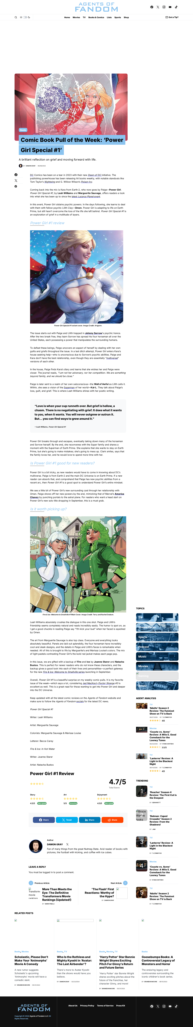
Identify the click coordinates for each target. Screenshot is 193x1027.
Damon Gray (55, 844)
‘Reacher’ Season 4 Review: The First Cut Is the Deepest (163, 795)
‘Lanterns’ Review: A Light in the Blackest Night (161, 761)
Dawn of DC (95, 175)
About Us (72, 1005)
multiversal (112, 358)
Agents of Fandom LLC (39, 1016)
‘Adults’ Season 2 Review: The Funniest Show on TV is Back (162, 711)
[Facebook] (151, 7)
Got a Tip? (173, 17)
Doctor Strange (106, 683)
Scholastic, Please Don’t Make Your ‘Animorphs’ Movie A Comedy (31, 960)
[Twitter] (158, 7)
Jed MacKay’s (90, 683)
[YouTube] (170, 7)
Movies (153, 728)
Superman (69, 387)
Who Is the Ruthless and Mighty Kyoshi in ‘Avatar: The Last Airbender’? (74, 960)
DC (31, 175)
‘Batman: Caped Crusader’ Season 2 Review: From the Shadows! (161, 820)
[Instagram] (164, 7)
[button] (16, 17)
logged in (48, 872)
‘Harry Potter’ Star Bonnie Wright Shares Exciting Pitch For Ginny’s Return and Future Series (117, 962)
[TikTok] (176, 7)
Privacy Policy (87, 1005)
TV (151, 704)
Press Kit (120, 1005)
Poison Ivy (86, 181)
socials (80, 701)
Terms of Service (105, 1005)
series (64, 672)
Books (23, 130)
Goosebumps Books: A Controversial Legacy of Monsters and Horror (158, 960)
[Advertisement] (96, 47)
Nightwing (49, 181)
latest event (86, 196)
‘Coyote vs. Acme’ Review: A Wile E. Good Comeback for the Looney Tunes (163, 736)
